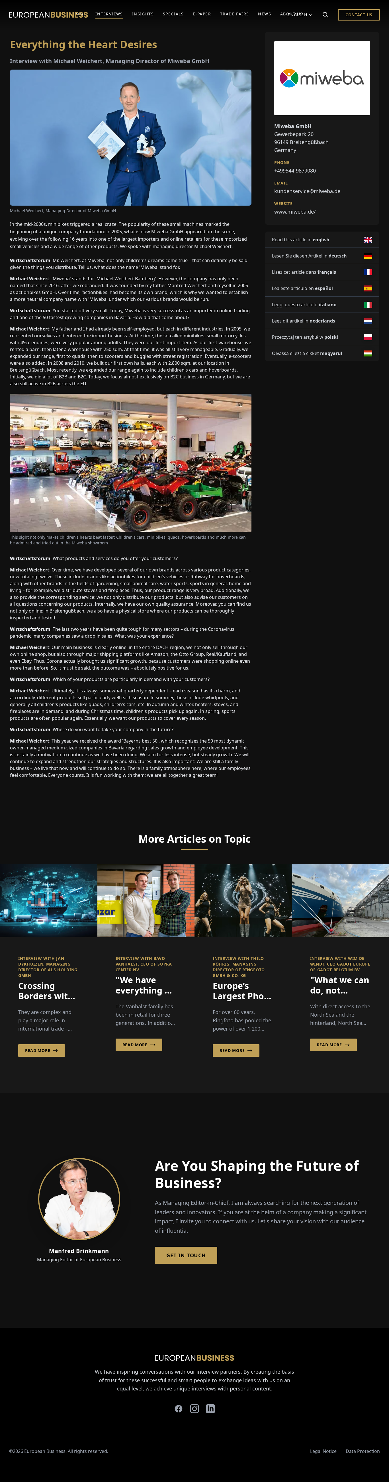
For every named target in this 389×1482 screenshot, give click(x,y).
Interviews (109, 14)
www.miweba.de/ (295, 211)
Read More (37, 1050)
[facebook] (178, 1408)
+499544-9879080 (295, 170)
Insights (143, 14)
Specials (173, 14)
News (264, 14)
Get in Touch (186, 1255)
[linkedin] (210, 1408)
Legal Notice (323, 1451)
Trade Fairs (234, 14)
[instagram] (194, 1408)
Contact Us (358, 14)
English (297, 14)
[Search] (325, 14)
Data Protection (363, 1451)
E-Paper (202, 14)
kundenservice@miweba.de (307, 191)
